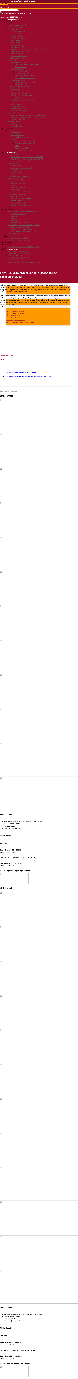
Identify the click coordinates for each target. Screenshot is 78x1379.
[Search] (19, 10)
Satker (2, 359)
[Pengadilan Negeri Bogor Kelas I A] (5, 10)
